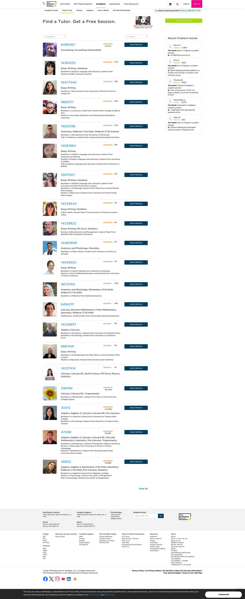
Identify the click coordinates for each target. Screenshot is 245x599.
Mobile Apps (155, 547)
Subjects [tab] (90, 10)
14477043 (69, 82)
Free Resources (131, 4)
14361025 (68, 63)
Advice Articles (156, 538)
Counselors (154, 550)
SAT (44, 536)
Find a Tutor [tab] (67, 10)
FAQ (44, 516)
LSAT (44, 552)
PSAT (45, 541)
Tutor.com (126, 541)
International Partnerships (181, 553)
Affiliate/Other (116, 518)
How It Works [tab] (103, 10)
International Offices (157, 549)
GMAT (45, 550)
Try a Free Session (184, 21)
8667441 (67, 346)
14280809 (69, 243)
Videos (152, 541)
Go (161, 516)
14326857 (68, 324)
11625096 (68, 126)
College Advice (105, 538)
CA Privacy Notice (153, 571)
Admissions (114, 4)
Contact (174, 550)
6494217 (67, 304)
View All (143, 488)
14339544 (69, 204)
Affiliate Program (177, 542)
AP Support (83, 544)
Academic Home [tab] (51, 10)
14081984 (68, 146)
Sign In (186, 4)
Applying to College (106, 541)
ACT (44, 538)
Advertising (115, 516)
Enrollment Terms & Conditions (182, 556)
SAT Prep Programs (83, 4)
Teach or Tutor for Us (179, 538)
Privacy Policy (94, 595)
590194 (67, 388)
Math (81, 536)
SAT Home (65, 4)
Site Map (198, 573)
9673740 (68, 284)
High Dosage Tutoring (130, 538)
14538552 (68, 262)
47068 (66, 432)
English (82, 541)
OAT (44, 558)
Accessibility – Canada (179, 561)
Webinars (153, 536)
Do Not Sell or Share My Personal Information (182, 571)
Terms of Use (109, 595)
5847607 (68, 175)
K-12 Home (126, 536)
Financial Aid (104, 542)
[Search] (177, 4)
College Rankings (105, 536)
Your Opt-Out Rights (172, 573)
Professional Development (132, 544)
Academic (101, 4)
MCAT (45, 554)
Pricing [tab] (79, 10)
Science (82, 538)
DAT (44, 556)
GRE (44, 548)
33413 (65, 408)
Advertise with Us (177, 547)
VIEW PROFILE (136, 45)
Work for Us (175, 541)
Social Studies (84, 542)
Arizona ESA (60, 536)
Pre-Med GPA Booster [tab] (121, 10)
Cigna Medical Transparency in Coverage (181, 564)
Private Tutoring (156, 544)
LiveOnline (154, 542)
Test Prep (125, 542)
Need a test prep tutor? (179, 11)
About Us (125, 547)
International (115, 515)
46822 (66, 462)
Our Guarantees (177, 555)
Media (173, 549)
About (173, 536)
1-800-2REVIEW (57, 515)
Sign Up (196, 4)
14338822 (68, 223)
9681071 (67, 102)
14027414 (68, 368)
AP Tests (46, 542)
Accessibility (175, 558)
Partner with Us (177, 544)
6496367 (68, 45)
